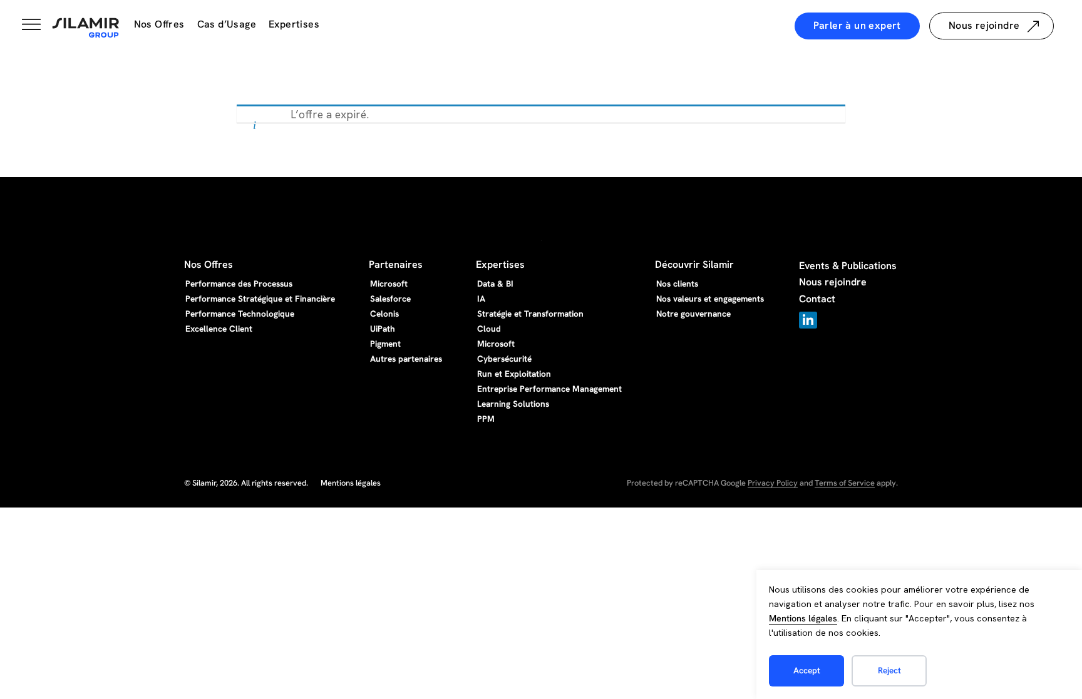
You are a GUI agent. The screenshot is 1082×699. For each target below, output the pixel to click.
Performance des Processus (238, 283)
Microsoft (389, 283)
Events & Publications (848, 265)
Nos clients (677, 283)
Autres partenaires (406, 358)
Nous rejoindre (833, 281)
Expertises (294, 24)
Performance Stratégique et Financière (260, 298)
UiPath (382, 328)
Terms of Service (845, 482)
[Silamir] (85, 28)
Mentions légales (803, 618)
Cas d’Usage (226, 24)
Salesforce (390, 298)
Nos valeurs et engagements (710, 298)
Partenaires (396, 264)
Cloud (489, 328)
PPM (486, 418)
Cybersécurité (504, 358)
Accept (806, 670)
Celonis (384, 313)
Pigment (385, 343)
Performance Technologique (239, 313)
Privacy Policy (773, 482)
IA (481, 298)
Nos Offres (159, 24)
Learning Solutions (513, 403)
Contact (817, 298)
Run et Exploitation (514, 373)
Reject (889, 670)
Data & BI (495, 283)
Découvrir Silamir (694, 264)
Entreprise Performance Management (549, 388)
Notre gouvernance (693, 313)
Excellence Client (218, 328)
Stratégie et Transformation (530, 313)
